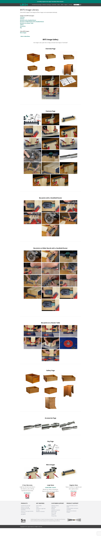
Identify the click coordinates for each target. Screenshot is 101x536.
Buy (21, 27)
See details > (27, 493)
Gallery (21, 24)
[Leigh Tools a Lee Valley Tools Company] (24, 4)
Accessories (23, 26)
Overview (22, 17)
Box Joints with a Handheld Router (28, 20)
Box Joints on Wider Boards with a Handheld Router (32, 21)
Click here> (73, 491)
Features (22, 18)
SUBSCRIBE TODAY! (50, 487)
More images (23, 32)
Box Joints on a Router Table (26, 23)
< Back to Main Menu (25, 36)
